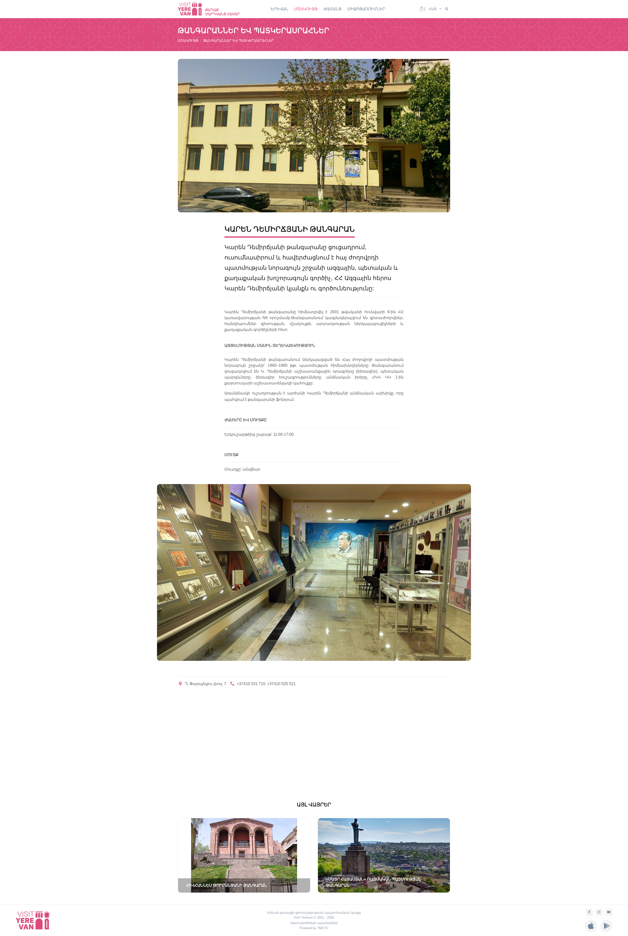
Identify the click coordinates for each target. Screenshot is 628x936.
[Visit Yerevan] (192, 8)
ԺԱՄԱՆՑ (332, 9)
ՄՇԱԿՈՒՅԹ (306, 9)
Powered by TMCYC (314, 928)
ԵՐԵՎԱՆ (279, 9)
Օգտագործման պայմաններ (314, 923)
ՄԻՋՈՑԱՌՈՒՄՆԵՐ (366, 9)
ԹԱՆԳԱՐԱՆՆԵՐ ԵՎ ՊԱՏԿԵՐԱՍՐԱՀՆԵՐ (238, 40)
